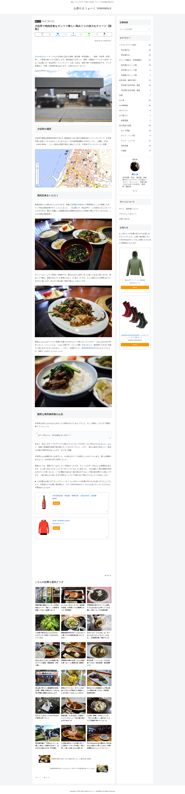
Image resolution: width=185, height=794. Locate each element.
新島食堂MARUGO (89, 348)
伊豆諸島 (51, 21)
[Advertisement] (73, 47)
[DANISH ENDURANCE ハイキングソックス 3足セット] (135, 314)
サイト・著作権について (128, 209)
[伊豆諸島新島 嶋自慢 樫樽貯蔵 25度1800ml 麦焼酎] (44, 502)
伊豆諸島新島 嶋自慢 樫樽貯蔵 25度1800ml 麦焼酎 (75, 496)
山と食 (38, 21)
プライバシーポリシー (127, 214)
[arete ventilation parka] (44, 527)
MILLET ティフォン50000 (135, 280)
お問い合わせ (124, 219)
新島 (45, 21)
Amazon (56, 503)
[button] (104, 34)
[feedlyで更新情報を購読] (133, 190)
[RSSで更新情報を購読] (136, 190)
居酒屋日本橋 (76, 205)
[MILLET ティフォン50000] (135, 263)
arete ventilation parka (61, 521)
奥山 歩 (135, 174)
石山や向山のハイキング (44, 57)
